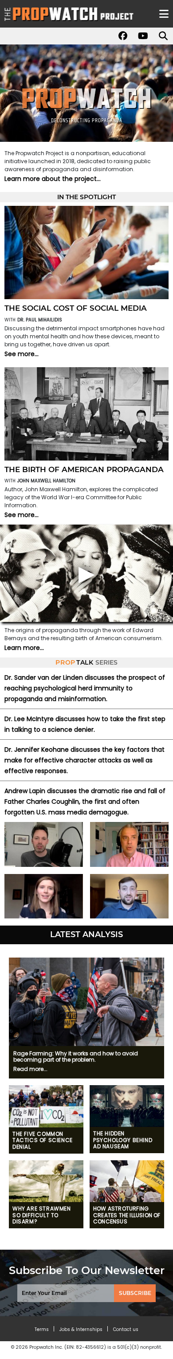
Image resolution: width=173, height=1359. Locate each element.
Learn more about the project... (52, 178)
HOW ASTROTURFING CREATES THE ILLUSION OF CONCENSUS (127, 1215)
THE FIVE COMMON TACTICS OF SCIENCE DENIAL (42, 1140)
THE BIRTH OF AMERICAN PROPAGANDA (84, 469)
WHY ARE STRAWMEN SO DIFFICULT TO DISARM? (41, 1215)
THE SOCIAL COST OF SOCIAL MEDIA (75, 308)
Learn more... (24, 647)
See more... (21, 353)
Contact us (125, 1329)
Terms (42, 1329)
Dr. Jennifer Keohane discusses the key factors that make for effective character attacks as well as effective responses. (84, 760)
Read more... (30, 1069)
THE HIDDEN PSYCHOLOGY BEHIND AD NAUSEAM (122, 1140)
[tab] (87, 953)
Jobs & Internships (80, 1329)
